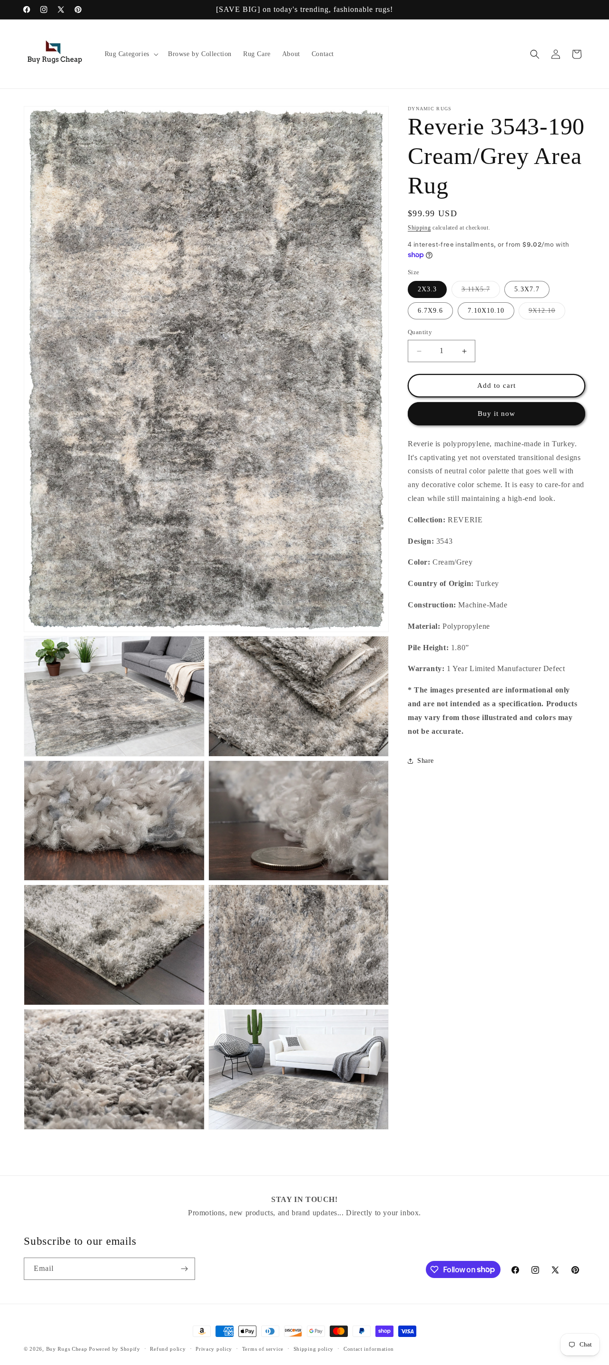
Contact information (369, 1348)
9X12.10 (547, 313)
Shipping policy (314, 1348)
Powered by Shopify (114, 1349)
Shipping (419, 227)
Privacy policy (214, 1348)
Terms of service (263, 1348)
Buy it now (496, 414)
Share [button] (425, 760)
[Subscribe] (184, 1269)
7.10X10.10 (486, 311)
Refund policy (168, 1348)
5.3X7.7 (527, 289)
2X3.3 (427, 289)
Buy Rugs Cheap (67, 1349)
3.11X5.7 (481, 292)
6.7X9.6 (430, 311)
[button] (130, 54)
